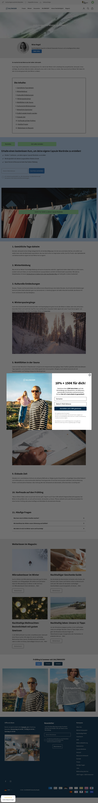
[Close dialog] (90, 375)
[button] (8, 798)
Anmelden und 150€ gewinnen (70, 408)
